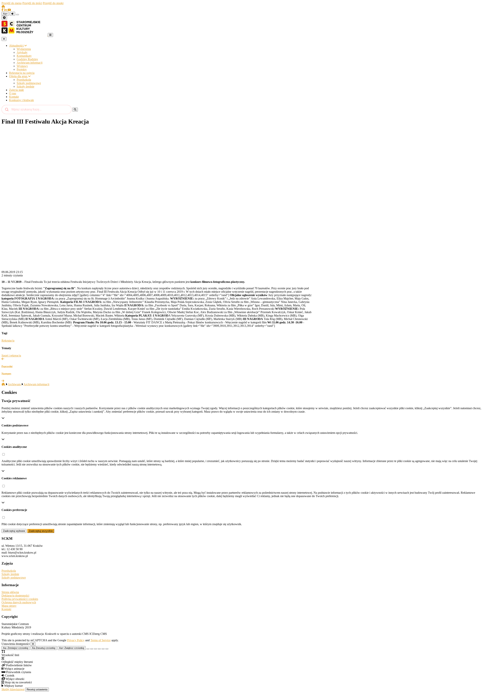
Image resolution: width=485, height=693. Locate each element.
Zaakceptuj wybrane (14, 531)
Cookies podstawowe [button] (15, 425)
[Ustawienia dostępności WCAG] (4, 18)
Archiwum (14, 384)
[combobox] (37, 109)
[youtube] (9, 10)
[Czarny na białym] (99, 648)
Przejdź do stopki (53, 3)
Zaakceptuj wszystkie (41, 531)
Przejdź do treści (32, 3)
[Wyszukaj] (75, 110)
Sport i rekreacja (11, 355)
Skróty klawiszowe (13, 689)
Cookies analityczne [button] (14, 446)
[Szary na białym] (95, 648)
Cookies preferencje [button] (14, 510)
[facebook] (3, 10)
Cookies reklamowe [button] (14, 478)
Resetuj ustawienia (37, 689)
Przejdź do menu (12, 3)
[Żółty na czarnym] (17, 14)
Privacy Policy (75, 640)
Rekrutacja (8, 340)
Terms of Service (100, 640)
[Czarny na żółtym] (103, 648)
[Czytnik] (12, 14)
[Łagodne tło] (106, 648)
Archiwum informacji (36, 384)
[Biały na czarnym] (91, 648)
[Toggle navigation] (50, 35)
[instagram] (6, 10)
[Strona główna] (3, 6)
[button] (3, 454)
